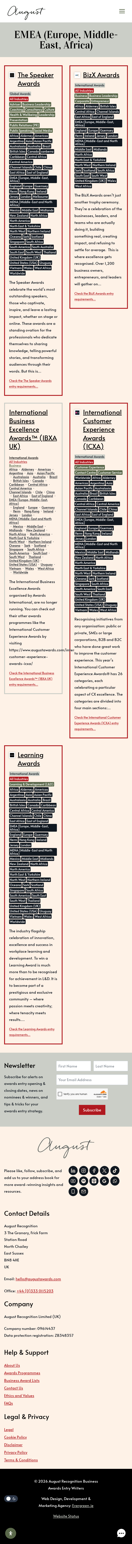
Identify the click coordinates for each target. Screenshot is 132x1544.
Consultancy (33, 109)
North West (17, 231)
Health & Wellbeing (23, 114)
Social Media (43, 130)
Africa (14, 135)
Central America (21, 162)
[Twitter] (104, 1170)
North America (20, 220)
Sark (26, 236)
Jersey (14, 196)
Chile (37, 167)
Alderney (26, 135)
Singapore (17, 241)
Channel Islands (21, 167)
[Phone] (73, 1191)
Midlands (46, 210)
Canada (33, 151)
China (47, 167)
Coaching (16, 109)
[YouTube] (73, 1181)
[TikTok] (114, 1170)
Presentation (18, 120)
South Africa (34, 241)
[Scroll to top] (120, 1522)
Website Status (66, 1515)
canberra (47, 151)
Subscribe (92, 1110)
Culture (49, 109)
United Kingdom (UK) (25, 257)
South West (33, 252)
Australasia (18, 146)
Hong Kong (26, 191)
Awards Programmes (22, 1372)
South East (17, 252)
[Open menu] (123, 11)
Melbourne (40, 196)
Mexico (15, 210)
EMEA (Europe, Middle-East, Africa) (29, 179)
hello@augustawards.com (38, 1278)
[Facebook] (93, 1170)
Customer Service (110, 472)
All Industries (19, 99)
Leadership (46, 114)
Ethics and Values (19, 1395)
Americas (41, 135)
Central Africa (36, 156)
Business (81, 95)
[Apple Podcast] (93, 1181)
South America (20, 247)
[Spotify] (83, 1181)
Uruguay (45, 262)
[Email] (83, 1191)
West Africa (43, 268)
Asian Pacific (43, 141)
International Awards (89, 85)
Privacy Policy (15, 1452)
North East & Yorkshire (25, 226)
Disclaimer (13, 1444)
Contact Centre (85, 472)
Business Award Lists (22, 1380)
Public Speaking (21, 130)
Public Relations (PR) (24, 125)
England (15, 186)
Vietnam (16, 268)
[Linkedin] (73, 1170)
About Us (12, 1365)
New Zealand (19, 215)
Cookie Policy (15, 1437)
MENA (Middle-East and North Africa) (31, 203)
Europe (28, 186)
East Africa (17, 172)
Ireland (41, 191)
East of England (37, 172)
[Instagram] (83, 1170)
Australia (34, 146)
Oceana (15, 236)
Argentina (17, 141)
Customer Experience (89, 467)
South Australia (42, 247)
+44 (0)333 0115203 (35, 1290)
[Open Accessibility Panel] (10, 1533)
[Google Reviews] (104, 1181)
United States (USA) (23, 262)
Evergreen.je (83, 1505)
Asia (29, 141)
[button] (121, 1533)
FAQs (8, 1403)
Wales (28, 268)
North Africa (38, 215)
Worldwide (17, 273)
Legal (9, 1429)
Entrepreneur (100, 101)
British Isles (17, 151)
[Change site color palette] (11, 1498)
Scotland (37, 236)
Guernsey (41, 186)
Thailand (49, 252)
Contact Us (13, 1387)
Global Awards (20, 94)
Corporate (82, 101)
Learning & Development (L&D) (31, 784)
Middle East (30, 210)
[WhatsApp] (114, 1181)
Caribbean (17, 156)
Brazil (47, 146)
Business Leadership (36, 104)
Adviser (15, 104)
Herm (13, 191)
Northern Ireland (38, 231)
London (26, 196)
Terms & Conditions (21, 1459)
